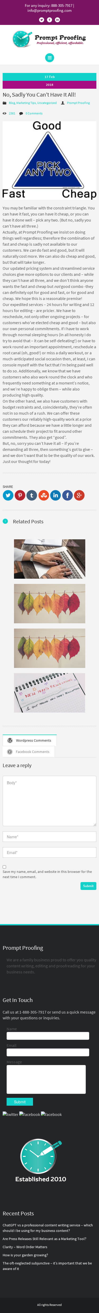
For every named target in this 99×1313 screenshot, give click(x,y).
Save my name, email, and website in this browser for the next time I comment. (47, 874)
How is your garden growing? (25, 1255)
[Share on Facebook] (67, 495)
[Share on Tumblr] (31, 495)
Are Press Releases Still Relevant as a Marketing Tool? (44, 1238)
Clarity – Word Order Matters (25, 1247)
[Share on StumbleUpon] (43, 495)
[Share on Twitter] (8, 495)
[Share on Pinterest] (20, 495)
